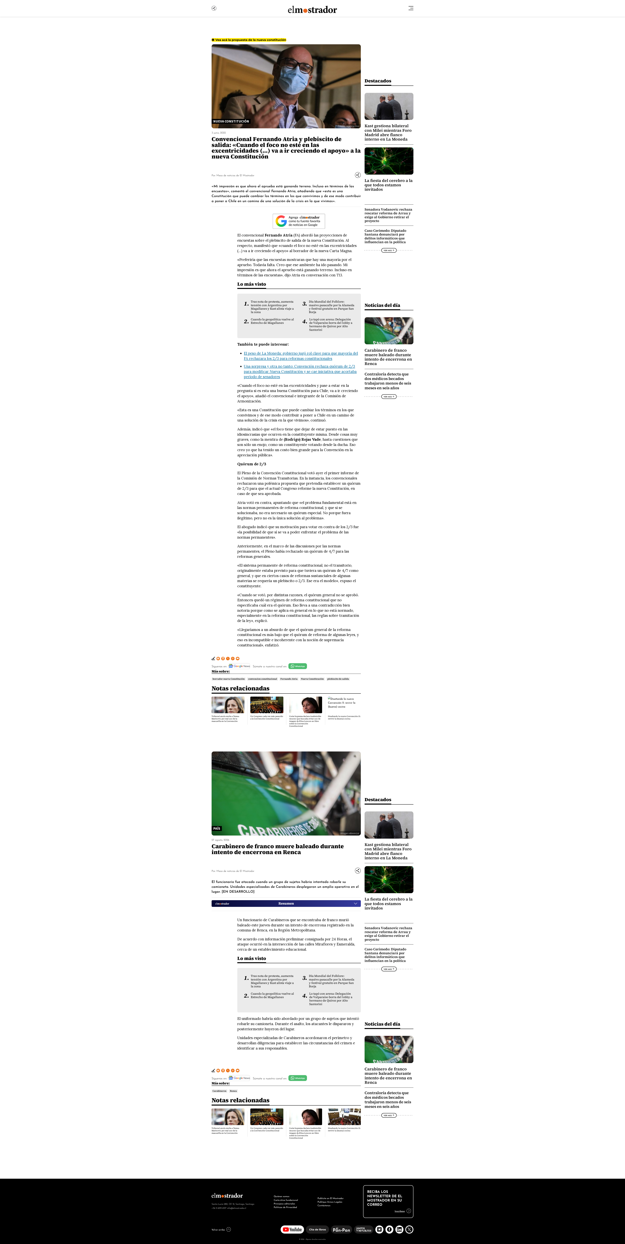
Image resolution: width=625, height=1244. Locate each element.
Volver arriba (218, 1229)
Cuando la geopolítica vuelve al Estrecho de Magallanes (272, 321)
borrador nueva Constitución (229, 678)
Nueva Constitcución (312, 678)
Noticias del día (382, 305)
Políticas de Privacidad (285, 1206)
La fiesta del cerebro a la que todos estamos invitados (389, 185)
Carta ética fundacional (286, 1199)
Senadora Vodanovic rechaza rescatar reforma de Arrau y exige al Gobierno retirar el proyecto (388, 215)
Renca (233, 1091)
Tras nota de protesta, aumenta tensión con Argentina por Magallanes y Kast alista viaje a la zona (272, 307)
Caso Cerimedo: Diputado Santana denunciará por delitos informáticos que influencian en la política (385, 236)
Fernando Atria (289, 678)
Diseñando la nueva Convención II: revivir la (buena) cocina (344, 717)
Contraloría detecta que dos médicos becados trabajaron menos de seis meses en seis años (388, 381)
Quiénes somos (281, 1196)
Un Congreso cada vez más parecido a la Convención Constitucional (266, 717)
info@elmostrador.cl (236, 1207)
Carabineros (219, 1091)
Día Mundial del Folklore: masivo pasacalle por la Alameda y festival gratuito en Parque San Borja (331, 307)
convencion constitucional (262, 678)
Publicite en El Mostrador (331, 1198)
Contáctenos (324, 1205)
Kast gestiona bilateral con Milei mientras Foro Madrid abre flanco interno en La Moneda (388, 132)
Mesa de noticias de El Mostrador (235, 175)
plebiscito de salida (338, 678)
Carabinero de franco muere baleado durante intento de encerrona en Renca (388, 357)
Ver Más (388, 250)
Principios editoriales (284, 1203)
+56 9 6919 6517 (219, 1207)
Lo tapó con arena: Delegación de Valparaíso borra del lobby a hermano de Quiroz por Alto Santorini (330, 324)
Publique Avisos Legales (330, 1201)
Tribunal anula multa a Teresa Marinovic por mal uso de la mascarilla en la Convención (225, 718)
